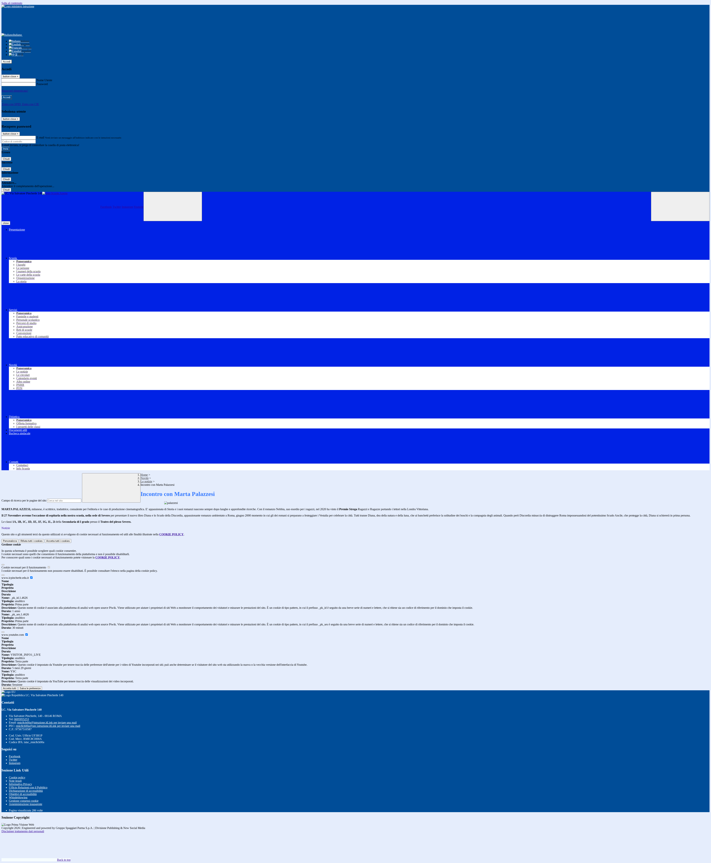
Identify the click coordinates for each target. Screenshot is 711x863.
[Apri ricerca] (680, 206)
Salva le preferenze (30, 688)
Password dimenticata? (14, 90)
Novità (144, 478)
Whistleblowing (18, 797)
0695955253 (21, 719)
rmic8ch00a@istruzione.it (47, 722)
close (6, 223)
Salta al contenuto (11, 3)
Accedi (6, 61)
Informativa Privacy (20, 784)
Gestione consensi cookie (24, 800)
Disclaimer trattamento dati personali (22, 831)
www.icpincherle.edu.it (15, 577)
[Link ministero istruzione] (17, 6)
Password (42, 84)
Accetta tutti (58, 541)
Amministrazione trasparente (25, 804)
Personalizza (10, 541)
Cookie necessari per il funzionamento (24, 567)
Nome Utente (44, 80)
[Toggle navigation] (172, 206)
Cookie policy (17, 777)
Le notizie (146, 481)
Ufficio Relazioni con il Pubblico (28, 787)
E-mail (40, 137)
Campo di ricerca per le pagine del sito (23, 500)
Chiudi (6, 159)
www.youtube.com (13, 634)
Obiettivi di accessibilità (23, 794)
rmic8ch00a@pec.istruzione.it (48, 725)
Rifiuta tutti (32, 541)
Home (144, 474)
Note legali (15, 780)
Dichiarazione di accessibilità (26, 790)
